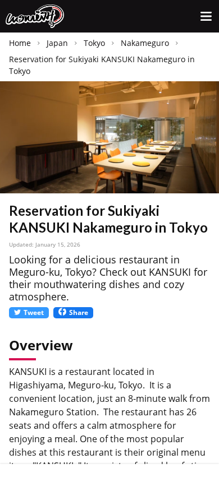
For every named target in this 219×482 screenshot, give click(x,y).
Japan (57, 43)
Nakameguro (145, 43)
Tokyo (94, 43)
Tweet (34, 312)
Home (20, 43)
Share (78, 312)
